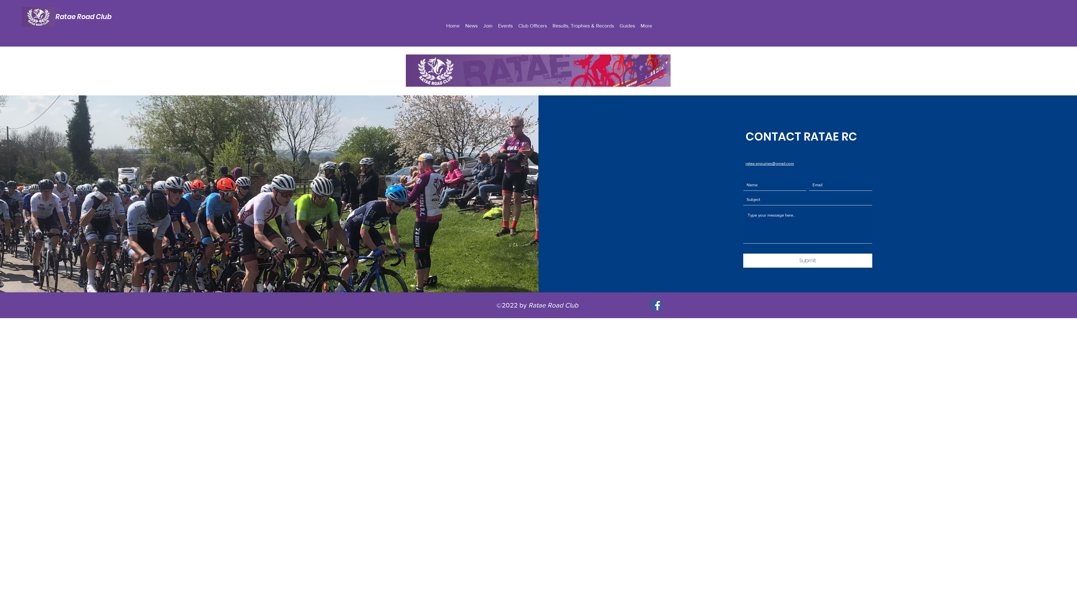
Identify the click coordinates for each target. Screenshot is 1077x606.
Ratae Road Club (84, 16)
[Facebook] (656, 304)
